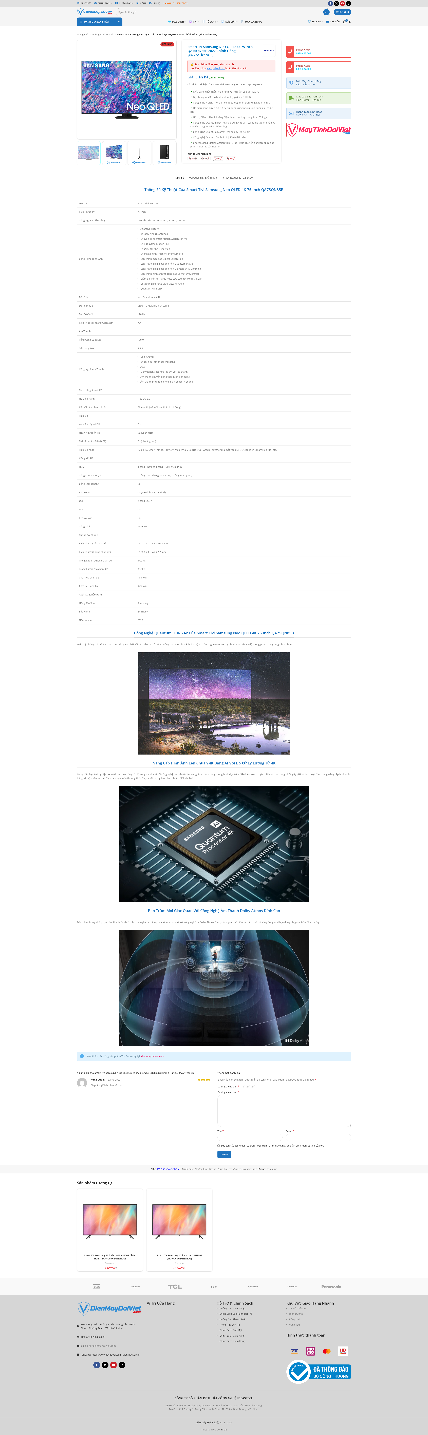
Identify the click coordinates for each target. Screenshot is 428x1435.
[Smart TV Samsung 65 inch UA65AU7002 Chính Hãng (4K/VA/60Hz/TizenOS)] (110, 1221)
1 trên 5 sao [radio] (244, 1086)
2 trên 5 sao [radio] (247, 1086)
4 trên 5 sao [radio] (252, 1086)
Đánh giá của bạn (228, 1086)
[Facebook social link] (330, 3)
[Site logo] (94, 11)
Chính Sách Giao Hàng (232, 1335)
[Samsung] (292, 1286)
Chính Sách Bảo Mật (230, 1330)
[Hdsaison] (343, 1351)
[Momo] (311, 1351)
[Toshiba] (135, 1286)
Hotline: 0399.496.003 (93, 1337)
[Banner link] (319, 130)
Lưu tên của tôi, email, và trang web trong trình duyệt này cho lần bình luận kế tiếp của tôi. (272, 1145)
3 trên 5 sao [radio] (249, 1086)
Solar (214, 1286)
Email (290, 1131)
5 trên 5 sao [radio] (254, 1086)
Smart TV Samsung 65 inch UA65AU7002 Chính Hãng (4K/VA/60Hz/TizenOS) (109, 1257)
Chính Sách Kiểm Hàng (232, 1341)
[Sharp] (253, 1286)
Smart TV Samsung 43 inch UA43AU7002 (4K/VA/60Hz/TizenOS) (179, 1257)
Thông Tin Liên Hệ (229, 1324)
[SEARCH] (326, 12)
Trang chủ (82, 34)
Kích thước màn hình (200, 153)
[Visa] (96, 1286)
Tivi (226, 1169)
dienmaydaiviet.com (152, 1056)
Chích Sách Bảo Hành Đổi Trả (235, 1313)
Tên (220, 1131)
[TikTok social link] (348, 3)
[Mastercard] (327, 1351)
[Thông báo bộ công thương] (318, 1372)
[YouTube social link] (342, 3)
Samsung (272, 1169)
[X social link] (336, 3)
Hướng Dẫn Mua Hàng (232, 1308)
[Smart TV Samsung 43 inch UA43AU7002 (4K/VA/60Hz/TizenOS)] (179, 1221)
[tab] (179, 177)
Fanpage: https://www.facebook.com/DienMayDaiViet (110, 1354)
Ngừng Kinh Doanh (103, 34)
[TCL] (174, 1286)
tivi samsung (250, 1169)
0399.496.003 (342, 12)
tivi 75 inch (235, 1169)
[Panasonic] (331, 1286)
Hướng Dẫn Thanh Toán (232, 1319)
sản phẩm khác (216, 68)
